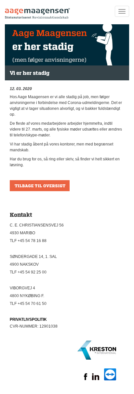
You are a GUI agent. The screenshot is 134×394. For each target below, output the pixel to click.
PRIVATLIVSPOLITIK (28, 319)
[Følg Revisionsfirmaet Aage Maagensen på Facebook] (85, 379)
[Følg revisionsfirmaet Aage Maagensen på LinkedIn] (95, 379)
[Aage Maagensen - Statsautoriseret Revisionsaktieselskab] (37, 11)
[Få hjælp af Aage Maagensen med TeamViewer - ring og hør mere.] (110, 379)
